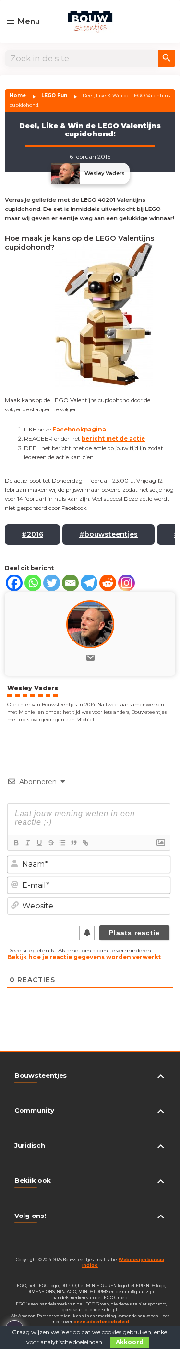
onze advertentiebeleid (101, 1321)
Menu (29, 21)
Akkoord (130, 1342)
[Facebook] (14, 583)
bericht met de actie (113, 438)
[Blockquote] (73, 843)
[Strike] (50, 843)
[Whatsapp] (32, 583)
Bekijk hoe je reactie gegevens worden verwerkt (84, 957)
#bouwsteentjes (108, 534)
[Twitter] (51, 583)
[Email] (70, 583)
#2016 (32, 534)
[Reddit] (107, 583)
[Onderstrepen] (39, 843)
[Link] (85, 843)
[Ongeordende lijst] (62, 843)
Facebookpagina (79, 429)
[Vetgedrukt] (16, 843)
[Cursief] (27, 843)
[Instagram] (126, 583)
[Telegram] (89, 583)
